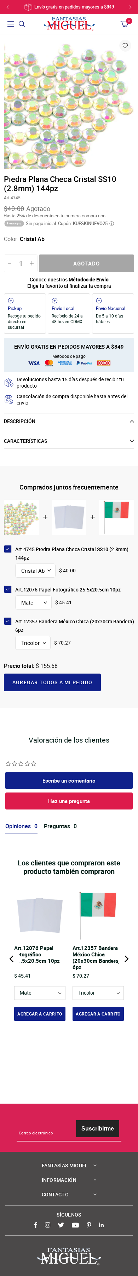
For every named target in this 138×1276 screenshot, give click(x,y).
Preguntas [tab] (57, 826)
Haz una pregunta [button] (69, 801)
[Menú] (11, 24)
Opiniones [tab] (18, 826)
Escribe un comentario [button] (69, 780)
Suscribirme (97, 1129)
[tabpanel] (69, 104)
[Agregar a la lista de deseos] (125, 46)
